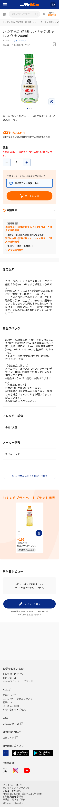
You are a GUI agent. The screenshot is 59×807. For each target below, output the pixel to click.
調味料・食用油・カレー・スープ (31, 22)
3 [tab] (31, 108)
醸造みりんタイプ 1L (26, 546)
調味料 (52, 22)
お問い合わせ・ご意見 (14, 709)
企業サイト (8, 737)
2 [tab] (29, 108)
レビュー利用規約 (12, 791)
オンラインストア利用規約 (16, 788)
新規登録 (52, 15)
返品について (9, 702)
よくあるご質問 (11, 706)
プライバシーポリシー (14, 785)
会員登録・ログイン (13, 674)
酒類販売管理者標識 (13, 796)
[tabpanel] (29, 78)
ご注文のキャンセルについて (17, 699)
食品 (13, 22)
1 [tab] (28, 108)
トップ (6, 22)
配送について (9, 695)
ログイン (52, 13)
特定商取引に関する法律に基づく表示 (22, 794)
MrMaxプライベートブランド (18, 681)
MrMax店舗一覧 (11, 724)
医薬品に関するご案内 (14, 799)
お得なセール (9, 678)
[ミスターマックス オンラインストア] (29, 4)
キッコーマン (19, 40)
